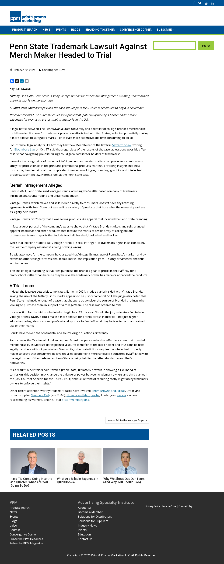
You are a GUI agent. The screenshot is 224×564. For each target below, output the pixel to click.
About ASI (84, 508)
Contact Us (85, 539)
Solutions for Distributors (95, 517)
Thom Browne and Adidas (108, 391)
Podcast (15, 530)
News (46, 29)
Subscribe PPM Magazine (26, 543)
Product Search (24, 29)
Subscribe (164, 29)
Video (13, 525)
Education (84, 534)
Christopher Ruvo (53, 70)
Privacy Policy (153, 506)
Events (60, 29)
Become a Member (90, 512)
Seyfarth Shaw (121, 145)
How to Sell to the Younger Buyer (126, 420)
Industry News (87, 525)
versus (121, 395)
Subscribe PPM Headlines (26, 539)
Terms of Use (169, 506)
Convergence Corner (136, 29)
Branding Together (100, 29)
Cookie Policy (185, 506)
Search (206, 45)
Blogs (75, 29)
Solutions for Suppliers (93, 521)
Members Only (40, 395)
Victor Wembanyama (75, 400)
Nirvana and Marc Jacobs (82, 395)
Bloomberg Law (24, 149)
